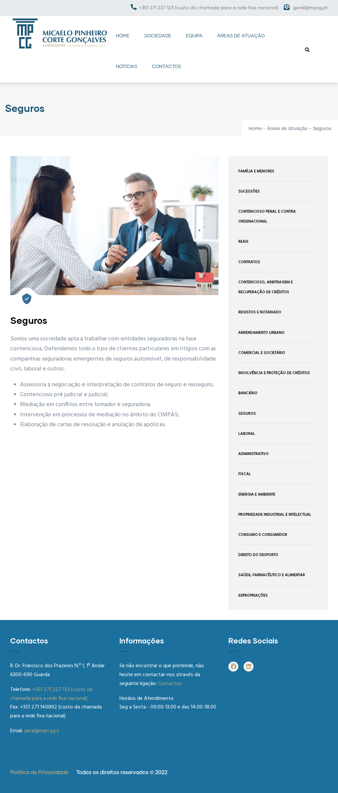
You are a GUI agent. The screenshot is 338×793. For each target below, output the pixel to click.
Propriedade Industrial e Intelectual (274, 514)
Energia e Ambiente (256, 494)
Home (255, 128)
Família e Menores (256, 171)
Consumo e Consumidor (262, 535)
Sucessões (249, 191)
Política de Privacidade (39, 772)
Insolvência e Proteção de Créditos (274, 373)
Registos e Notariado (259, 312)
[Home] (59, 33)
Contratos (249, 262)
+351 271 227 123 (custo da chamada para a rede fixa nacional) (208, 8)
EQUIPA (194, 36)
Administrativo (253, 454)
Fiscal (244, 474)
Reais (243, 241)
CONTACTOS (166, 66)
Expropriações (253, 595)
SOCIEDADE (157, 36)
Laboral (246, 434)
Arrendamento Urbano (261, 332)
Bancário (247, 393)
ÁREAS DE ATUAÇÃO (241, 36)
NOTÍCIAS (126, 66)
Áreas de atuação (287, 128)
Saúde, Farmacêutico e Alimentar (271, 575)
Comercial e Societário (261, 353)
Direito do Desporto (258, 555)
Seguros (247, 413)
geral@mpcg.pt (310, 8)
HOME (123, 36)
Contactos (170, 683)
